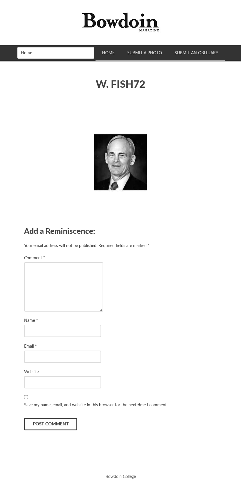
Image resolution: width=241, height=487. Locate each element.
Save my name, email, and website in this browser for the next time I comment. (96, 405)
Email (30, 346)
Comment (34, 258)
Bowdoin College (121, 476)
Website (31, 372)
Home (108, 53)
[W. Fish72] (120, 162)
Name (31, 320)
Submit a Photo (144, 53)
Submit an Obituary (196, 53)
